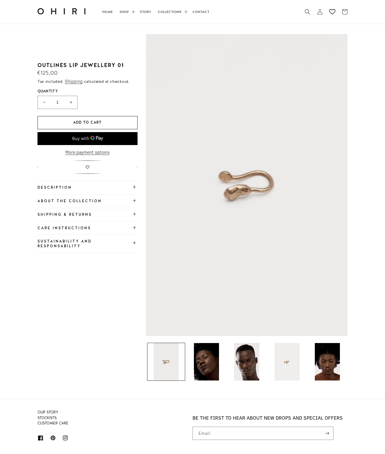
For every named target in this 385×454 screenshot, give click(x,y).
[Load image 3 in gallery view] (246, 361)
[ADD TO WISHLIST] (87, 167)
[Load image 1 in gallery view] (166, 361)
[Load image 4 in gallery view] (287, 361)
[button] (126, 11)
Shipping (74, 81)
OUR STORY (47, 413)
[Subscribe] (327, 433)
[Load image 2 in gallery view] (206, 361)
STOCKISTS (47, 418)
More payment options (87, 152)
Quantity (47, 91)
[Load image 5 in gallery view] (327, 361)
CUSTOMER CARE (52, 423)
